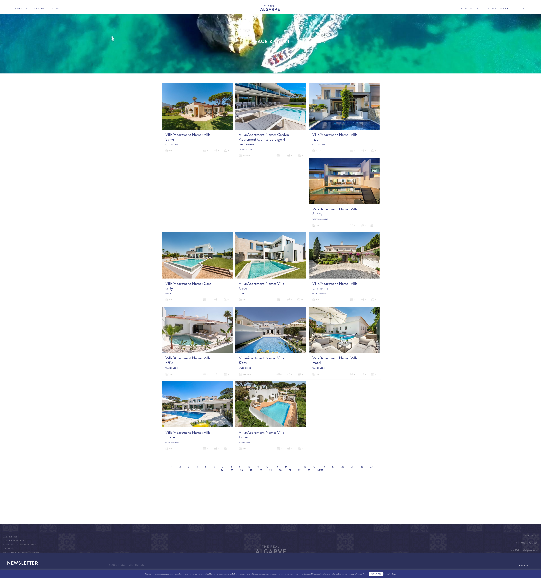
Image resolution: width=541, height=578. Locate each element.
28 (261, 470)
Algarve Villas (11, 537)
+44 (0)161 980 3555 (526, 543)
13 (277, 467)
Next (320, 470)
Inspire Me (466, 9)
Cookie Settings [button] (389, 574)
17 (314, 467)
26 (241, 470)
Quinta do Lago (246, 150)
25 (232, 470)
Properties (22, 9)
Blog (480, 9)
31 (290, 470)
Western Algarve (320, 219)
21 (352, 467)
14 (286, 467)
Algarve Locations (13, 541)
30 (280, 470)
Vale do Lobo (171, 145)
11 (258, 467)
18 (324, 467)
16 (305, 467)
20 (343, 467)
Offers (55, 9)
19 (333, 467)
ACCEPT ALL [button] (376, 574)
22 (362, 467)
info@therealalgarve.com (524, 550)
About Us (8, 549)
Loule (168, 294)
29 (270, 470)
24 (222, 470)
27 (251, 470)
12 (267, 467)
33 (309, 470)
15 (296, 467)
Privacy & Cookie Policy (357, 574)
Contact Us (531, 536)
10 (249, 467)
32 (299, 470)
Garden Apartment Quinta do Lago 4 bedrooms (264, 140)
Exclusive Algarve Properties (19, 545)
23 (371, 467)
